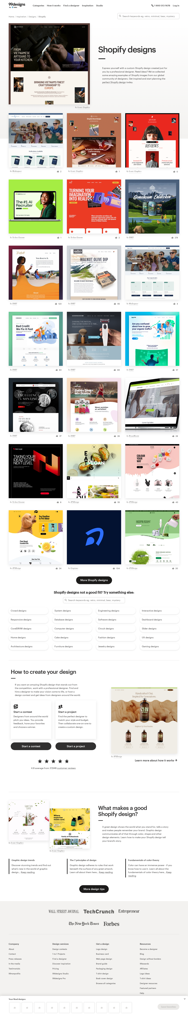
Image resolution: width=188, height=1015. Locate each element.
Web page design (104, 959)
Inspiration (87, 5)
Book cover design (104, 978)
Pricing (55, 968)
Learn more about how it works (154, 760)
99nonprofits (14, 973)
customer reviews (66, 768)
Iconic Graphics (83, 107)
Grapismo (74, 568)
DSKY (131, 237)
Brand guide (101, 963)
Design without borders (150, 959)
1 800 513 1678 (162, 5)
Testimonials (14, 968)
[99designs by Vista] (17, 5)
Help (142, 993)
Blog (142, 954)
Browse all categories (106, 983)
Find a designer (71, 5)
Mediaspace (17, 171)
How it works (54, 5)
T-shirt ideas (145, 978)
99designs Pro (59, 978)
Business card (102, 954)
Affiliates (144, 968)
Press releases (15, 959)
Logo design (101, 949)
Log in (176, 5)
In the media (14, 963)
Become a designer (148, 949)
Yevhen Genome (18, 237)
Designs (32, 16)
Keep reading (28, 872)
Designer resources (148, 983)
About (11, 949)
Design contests (59, 949)
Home (12, 16)
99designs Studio (60, 973)
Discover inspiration (61, 963)
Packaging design (104, 968)
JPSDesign (75, 502)
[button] (185, 999)
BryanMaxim (134, 435)
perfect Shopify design (114, 82)
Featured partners (148, 988)
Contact (12, 954)
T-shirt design (102, 973)
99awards (144, 963)
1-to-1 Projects (58, 954)
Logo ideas (145, 973)
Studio (99, 5)
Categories (38, 5)
